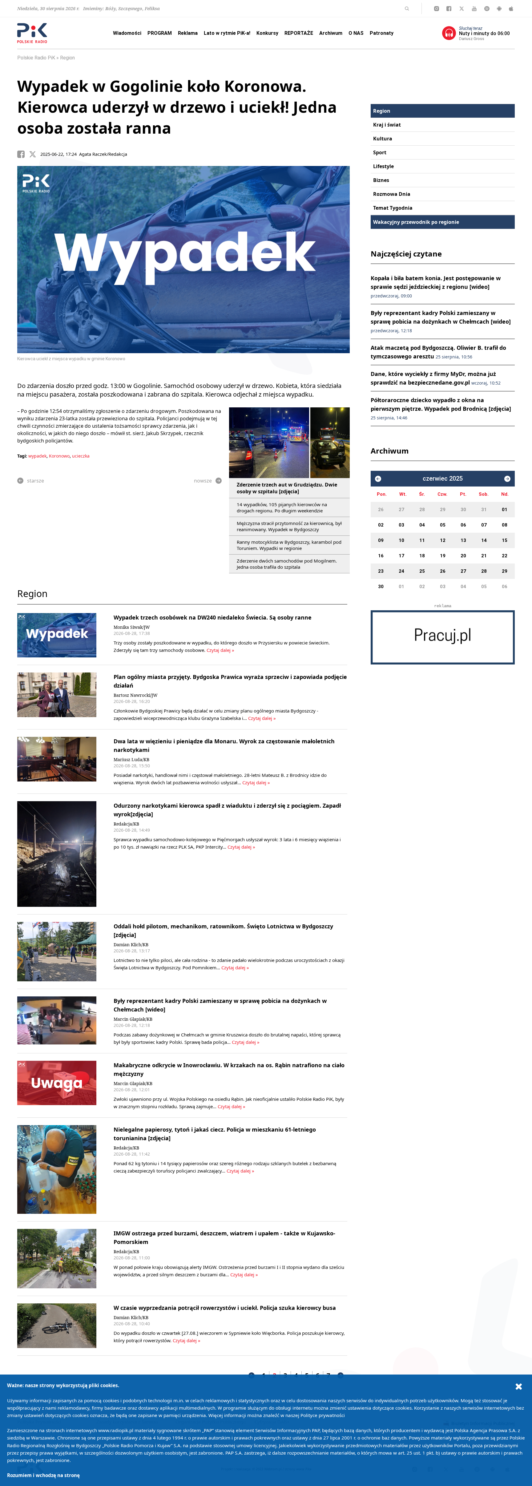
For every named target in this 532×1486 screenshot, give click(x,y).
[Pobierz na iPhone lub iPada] (511, 8)
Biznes (381, 180)
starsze (35, 480)
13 (463, 540)
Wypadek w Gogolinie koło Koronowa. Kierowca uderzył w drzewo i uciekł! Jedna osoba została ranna (177, 106)
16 (381, 556)
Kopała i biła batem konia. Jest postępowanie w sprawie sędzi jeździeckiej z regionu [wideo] (436, 286)
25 (422, 571)
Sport (379, 152)
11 (422, 540)
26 (381, 509)
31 (484, 509)
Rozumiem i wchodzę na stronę (43, 1475)
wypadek (37, 456)
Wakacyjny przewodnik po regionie (416, 222)
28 (422, 509)
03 (401, 525)
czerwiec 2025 (443, 478)
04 (422, 525)
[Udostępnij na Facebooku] (23, 154)
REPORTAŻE (298, 33)
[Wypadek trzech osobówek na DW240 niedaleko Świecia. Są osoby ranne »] (56, 635)
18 (422, 556)
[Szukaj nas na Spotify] (487, 8)
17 (401, 556)
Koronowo (59, 456)
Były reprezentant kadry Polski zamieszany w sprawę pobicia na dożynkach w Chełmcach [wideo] (441, 321)
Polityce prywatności (322, 1415)
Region (67, 58)
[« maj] (378, 479)
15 (504, 540)
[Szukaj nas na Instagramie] (436, 8)
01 (504, 509)
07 (484, 525)
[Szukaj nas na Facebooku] (448, 8)
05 (442, 525)
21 (484, 556)
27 (401, 509)
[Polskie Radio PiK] (32, 33)
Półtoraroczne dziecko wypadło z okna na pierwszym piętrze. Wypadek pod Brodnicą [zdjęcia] (441, 408)
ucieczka (81, 456)
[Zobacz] (443, 637)
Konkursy (267, 33)
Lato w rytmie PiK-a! (227, 33)
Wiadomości (127, 33)
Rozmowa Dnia (391, 194)
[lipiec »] (507, 479)
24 (401, 571)
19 (442, 556)
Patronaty (381, 33)
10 (401, 540)
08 (504, 525)
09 (381, 540)
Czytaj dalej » (219, 650)
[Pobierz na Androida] (499, 8)
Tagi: (22, 456)
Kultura (382, 138)
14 (484, 540)
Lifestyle (383, 166)
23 (381, 571)
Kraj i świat (387, 124)
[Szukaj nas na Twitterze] (462, 8)
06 (463, 525)
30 (463, 509)
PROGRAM (159, 33)
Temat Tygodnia (393, 207)
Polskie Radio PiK (36, 58)
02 (381, 525)
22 (504, 556)
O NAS (356, 33)
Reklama (188, 33)
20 (463, 556)
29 (442, 509)
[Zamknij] (519, 1386)
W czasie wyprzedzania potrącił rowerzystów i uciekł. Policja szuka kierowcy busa (225, 1307)
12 (442, 540)
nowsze (203, 480)
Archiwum (330, 33)
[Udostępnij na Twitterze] (35, 154)
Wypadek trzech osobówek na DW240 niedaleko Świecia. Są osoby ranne (213, 617)
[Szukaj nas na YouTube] (474, 8)
